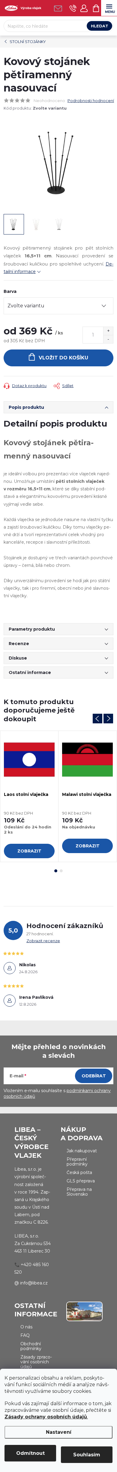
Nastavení (58, 1432)
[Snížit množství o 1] (108, 339)
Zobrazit (29, 851)
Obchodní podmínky (30, 1346)
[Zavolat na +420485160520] (73, 8)
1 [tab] (55, 870)
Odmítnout (30, 1453)
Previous (97, 718)
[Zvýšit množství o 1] (108, 331)
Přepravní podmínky (77, 1162)
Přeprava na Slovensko (79, 1192)
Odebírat (94, 1076)
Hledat (99, 25)
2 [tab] (61, 870)
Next (108, 718)
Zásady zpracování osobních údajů (36, 1361)
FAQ (25, 1335)
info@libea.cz (34, 1283)
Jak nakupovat (82, 1151)
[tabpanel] (29, 796)
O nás (26, 1327)
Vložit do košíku (63, 358)
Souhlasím (86, 1455)
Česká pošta (79, 1172)
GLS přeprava (81, 1181)
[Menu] (109, 8)
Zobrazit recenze (43, 940)
